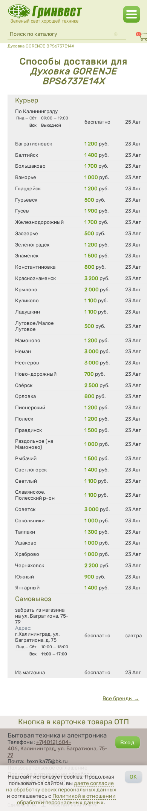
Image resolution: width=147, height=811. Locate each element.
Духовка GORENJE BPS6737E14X (41, 46)
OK (133, 777)
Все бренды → (121, 698)
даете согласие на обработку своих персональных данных (61, 786)
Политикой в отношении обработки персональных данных (66, 799)
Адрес (23, 628)
